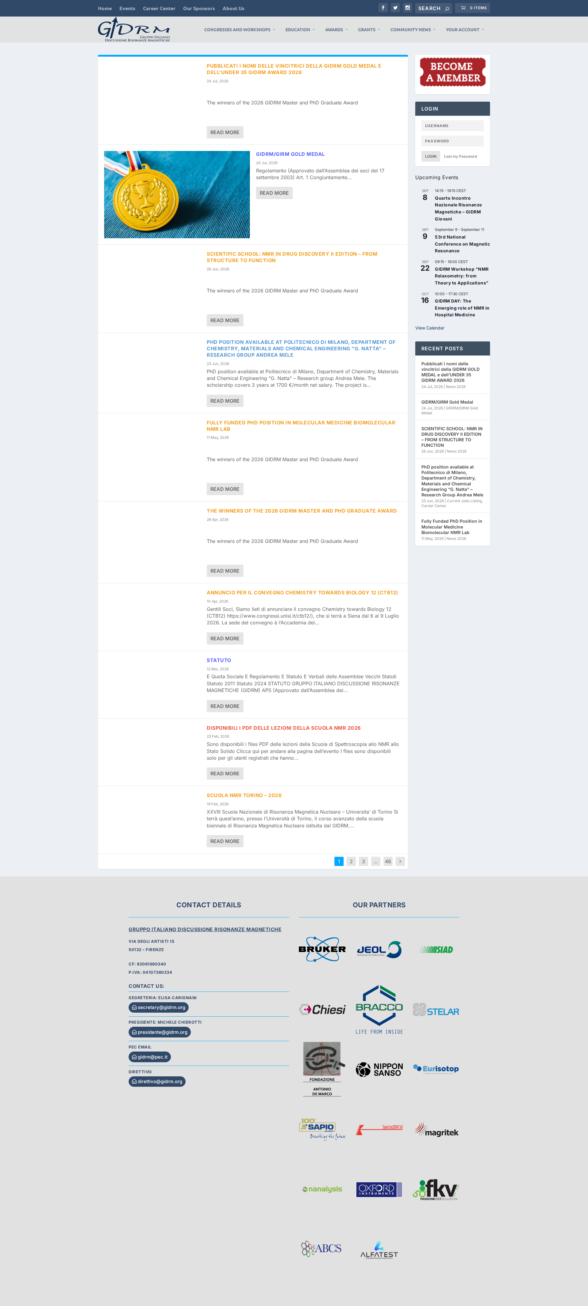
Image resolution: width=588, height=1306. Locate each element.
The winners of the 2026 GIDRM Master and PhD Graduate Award (302, 511)
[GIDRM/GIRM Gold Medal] (177, 194)
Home (105, 8)
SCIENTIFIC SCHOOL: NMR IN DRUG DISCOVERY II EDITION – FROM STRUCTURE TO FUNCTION (452, 437)
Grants (366, 29)
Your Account (463, 29)
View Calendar (429, 327)
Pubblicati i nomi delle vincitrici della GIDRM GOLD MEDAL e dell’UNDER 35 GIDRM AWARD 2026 (294, 69)
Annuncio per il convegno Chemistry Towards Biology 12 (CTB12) (302, 592)
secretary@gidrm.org (161, 1007)
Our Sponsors (199, 8)
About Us (233, 8)
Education (297, 29)
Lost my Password (460, 156)
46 (388, 861)
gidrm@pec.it (153, 1057)
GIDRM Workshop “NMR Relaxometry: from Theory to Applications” (462, 275)
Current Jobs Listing (464, 501)
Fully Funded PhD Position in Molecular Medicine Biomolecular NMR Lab (451, 526)
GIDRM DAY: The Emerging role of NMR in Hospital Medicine (462, 307)
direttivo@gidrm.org (160, 1081)
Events (127, 8)
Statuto (219, 660)
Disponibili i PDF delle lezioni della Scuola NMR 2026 (284, 728)
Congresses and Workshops (237, 29)
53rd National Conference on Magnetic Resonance (462, 243)
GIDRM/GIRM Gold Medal (290, 154)
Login (430, 156)
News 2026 (456, 386)
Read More (224, 132)
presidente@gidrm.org (162, 1032)
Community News (410, 29)
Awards (334, 29)
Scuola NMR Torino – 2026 (244, 795)
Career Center (159, 8)
